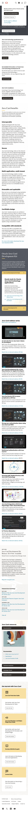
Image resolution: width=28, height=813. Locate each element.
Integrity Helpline (15, 803)
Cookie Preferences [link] (6, 801)
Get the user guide (6, 78)
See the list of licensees (7, 98)
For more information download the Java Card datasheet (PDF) (13, 241)
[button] (3, 3)
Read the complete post (8, 579)
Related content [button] (7, 674)
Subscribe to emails (6, 803)
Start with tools (9, 708)
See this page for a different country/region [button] (10, 21)
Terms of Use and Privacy (16, 799)
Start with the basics (10, 761)
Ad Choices (13, 801)
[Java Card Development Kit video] (14, 361)
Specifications (8, 656)
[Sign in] (22, 3)
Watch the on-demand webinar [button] (10, 458)
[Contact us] (25, 3)
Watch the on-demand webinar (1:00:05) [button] (12, 486)
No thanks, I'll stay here (9, 17)
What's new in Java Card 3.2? (12, 654)
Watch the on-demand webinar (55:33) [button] (12, 379)
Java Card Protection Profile (11, 658)
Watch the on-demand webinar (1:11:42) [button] (12, 406)
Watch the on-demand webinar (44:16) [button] (12, 540)
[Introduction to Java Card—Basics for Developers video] (14, 332)
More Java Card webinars (9, 322)
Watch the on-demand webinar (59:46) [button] (12, 352)
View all (4, 615)
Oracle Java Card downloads (8, 30)
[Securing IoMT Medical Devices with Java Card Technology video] (14, 467)
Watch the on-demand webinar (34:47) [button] (12, 513)
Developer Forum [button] (7, 670)
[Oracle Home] (6, 3)
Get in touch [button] (8, 787)
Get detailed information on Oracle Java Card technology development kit (13, 67)
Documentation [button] (7, 628)
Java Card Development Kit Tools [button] (11, 272)
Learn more (5, 58)
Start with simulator (10, 736)
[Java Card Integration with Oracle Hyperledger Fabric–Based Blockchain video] (14, 495)
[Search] (16, 3)
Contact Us (22, 803)
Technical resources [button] (8, 665)
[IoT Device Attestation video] (14, 522)
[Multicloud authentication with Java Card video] (14, 441)
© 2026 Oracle (5, 798)
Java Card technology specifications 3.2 (12, 39)
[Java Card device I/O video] (14, 388)
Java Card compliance (8, 88)
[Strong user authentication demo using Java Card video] (14, 414)
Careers (19, 801)
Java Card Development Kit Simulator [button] (10, 308)
